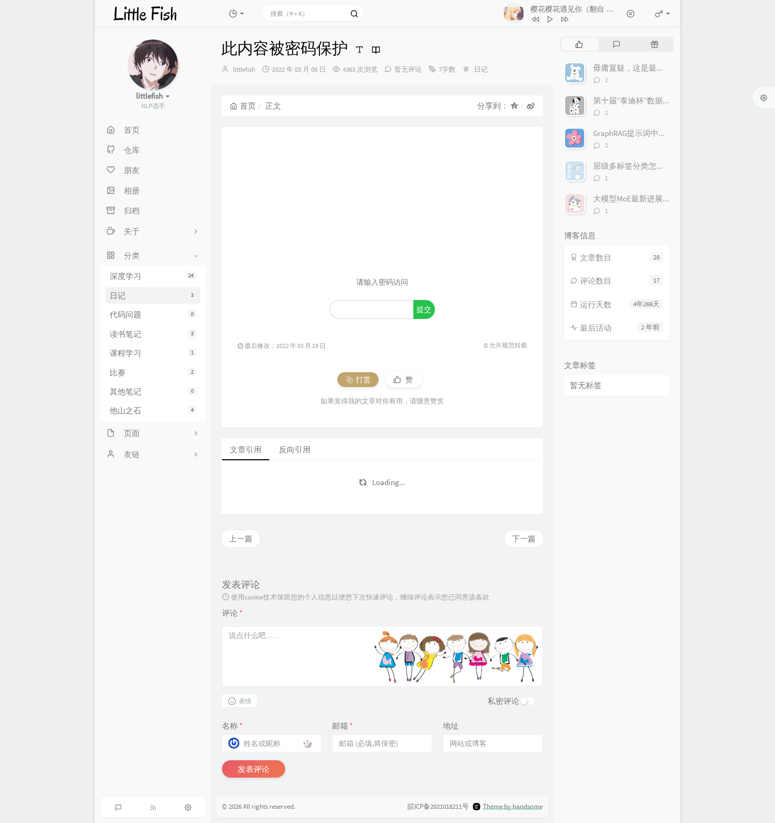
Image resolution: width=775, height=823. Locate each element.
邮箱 (342, 726)
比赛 (151, 372)
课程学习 (151, 353)
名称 (232, 726)
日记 (151, 296)
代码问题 (151, 314)
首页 (248, 106)
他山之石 (151, 410)
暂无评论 (408, 69)
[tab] (579, 44)
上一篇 (241, 539)
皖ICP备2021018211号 (438, 806)
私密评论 (503, 701)
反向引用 (295, 449)
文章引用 (245, 449)
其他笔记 (151, 391)
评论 (232, 613)
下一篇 (524, 539)
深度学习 (151, 277)
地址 (451, 726)
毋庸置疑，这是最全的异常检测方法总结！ (668, 68)
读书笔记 (151, 334)
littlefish (244, 69)
